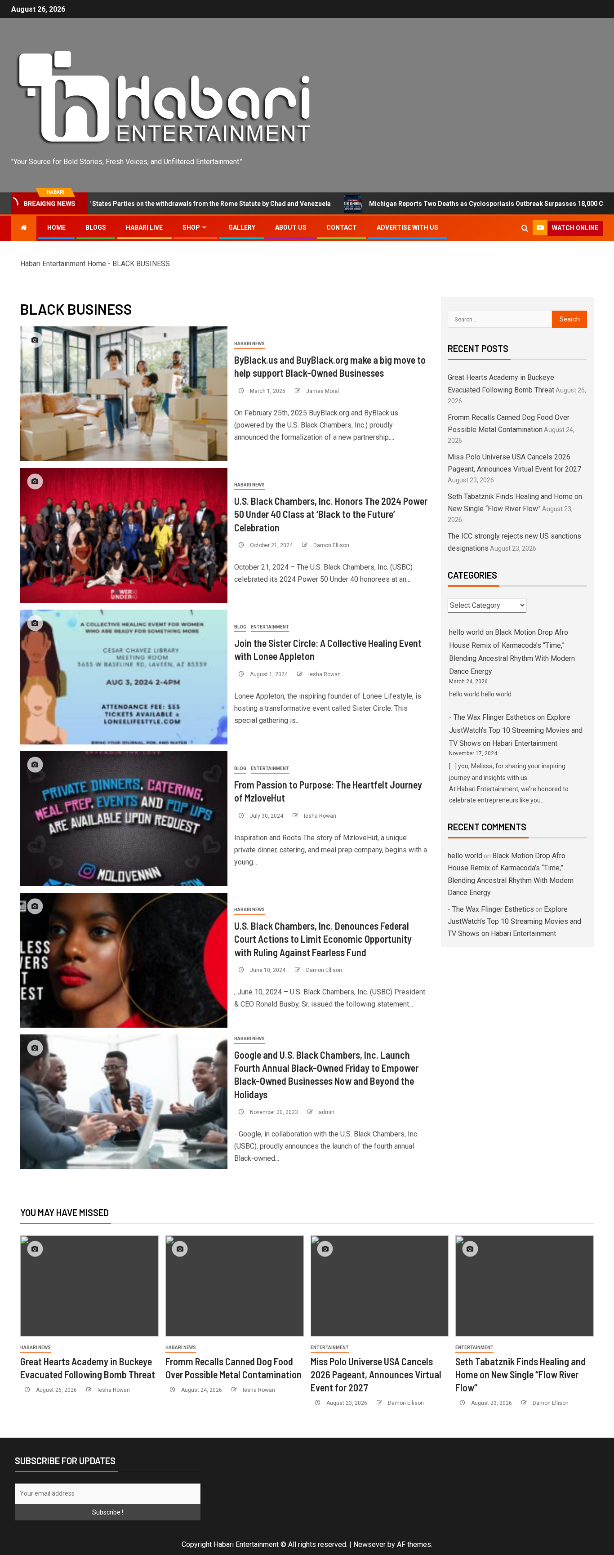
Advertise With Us (407, 227)
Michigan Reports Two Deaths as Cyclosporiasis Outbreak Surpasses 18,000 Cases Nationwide (457, 203)
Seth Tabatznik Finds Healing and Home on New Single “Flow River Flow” (520, 1374)
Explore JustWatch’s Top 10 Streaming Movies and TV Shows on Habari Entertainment (516, 730)
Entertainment (270, 626)
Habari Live (144, 227)
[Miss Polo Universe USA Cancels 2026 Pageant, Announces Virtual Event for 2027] (380, 1286)
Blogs (95, 227)
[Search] (524, 228)
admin (326, 1112)
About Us (291, 227)
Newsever (369, 1544)
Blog (240, 626)
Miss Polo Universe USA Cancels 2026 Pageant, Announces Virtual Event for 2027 (376, 1374)
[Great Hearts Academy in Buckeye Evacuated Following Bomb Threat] (89, 1286)
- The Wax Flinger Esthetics (492, 717)
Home (56, 227)
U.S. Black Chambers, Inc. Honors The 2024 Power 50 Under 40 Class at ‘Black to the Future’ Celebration (330, 514)
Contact (341, 227)
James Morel (322, 391)
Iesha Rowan (324, 674)
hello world (466, 632)
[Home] (24, 228)
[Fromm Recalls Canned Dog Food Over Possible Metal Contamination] (234, 1286)
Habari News (249, 343)
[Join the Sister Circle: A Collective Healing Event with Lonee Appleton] (123, 677)
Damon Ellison (331, 545)
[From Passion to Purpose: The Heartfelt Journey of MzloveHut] (123, 818)
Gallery (241, 227)
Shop (191, 227)
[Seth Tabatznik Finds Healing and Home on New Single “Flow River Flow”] (524, 1286)
